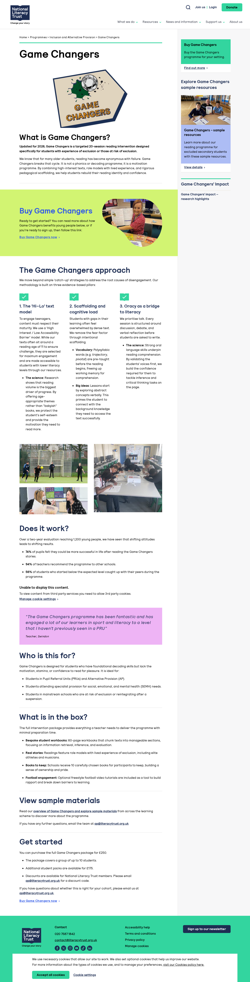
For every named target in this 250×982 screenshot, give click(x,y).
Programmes (38, 37)
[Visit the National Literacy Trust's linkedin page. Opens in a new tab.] (89, 948)
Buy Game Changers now (38, 237)
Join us (200, 7)
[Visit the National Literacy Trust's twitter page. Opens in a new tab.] (63, 948)
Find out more (204, 69)
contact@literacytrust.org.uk (76, 940)
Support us (213, 22)
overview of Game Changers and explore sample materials (75, 811)
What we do (126, 22)
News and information (182, 22)
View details (207, 168)
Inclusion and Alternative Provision (72, 37)
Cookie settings (84, 975)
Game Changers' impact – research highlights (199, 196)
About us (236, 22)
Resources (150, 22)
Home (23, 37)
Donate (232, 7)
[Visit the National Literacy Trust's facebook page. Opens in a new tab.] (57, 948)
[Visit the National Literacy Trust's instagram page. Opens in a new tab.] (70, 948)
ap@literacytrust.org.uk (111, 824)
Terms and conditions (140, 934)
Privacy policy (135, 940)
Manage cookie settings (37, 599)
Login (213, 7)
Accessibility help (137, 927)
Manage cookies (137, 946)
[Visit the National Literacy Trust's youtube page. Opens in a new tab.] (76, 948)
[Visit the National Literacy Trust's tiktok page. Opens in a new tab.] (83, 948)
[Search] (188, 7)
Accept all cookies (51, 975)
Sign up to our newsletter (207, 929)
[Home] (20, 14)
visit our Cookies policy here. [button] (183, 965)
